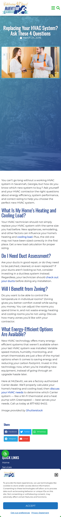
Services (7, 467)
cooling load (25, 236)
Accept (31, 505)
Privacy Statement (40, 513)
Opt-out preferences (20, 513)
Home (5, 462)
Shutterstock (34, 410)
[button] (56, 474)
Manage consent (5, 453)
